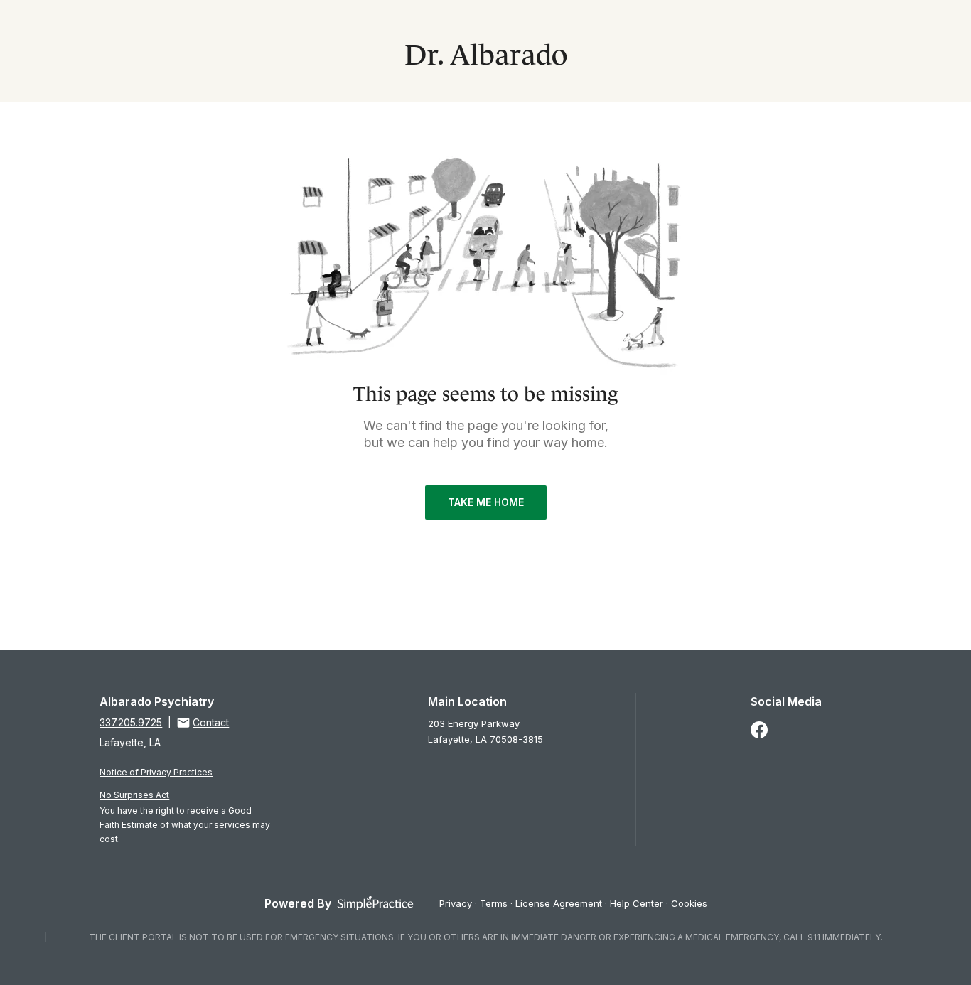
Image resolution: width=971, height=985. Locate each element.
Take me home (486, 502)
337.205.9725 (131, 722)
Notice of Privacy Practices (156, 772)
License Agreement (558, 903)
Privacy (455, 903)
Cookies (689, 903)
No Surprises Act (134, 795)
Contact (211, 722)
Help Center (636, 903)
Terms (494, 903)
